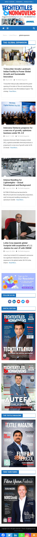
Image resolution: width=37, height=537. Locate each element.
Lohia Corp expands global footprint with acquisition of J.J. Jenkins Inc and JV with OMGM (17, 245)
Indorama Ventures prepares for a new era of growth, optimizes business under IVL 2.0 (18, 130)
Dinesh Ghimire (18, 531)
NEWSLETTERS (28, 1)
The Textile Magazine (21, 80)
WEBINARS (19, 1)
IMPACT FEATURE (9, 1)
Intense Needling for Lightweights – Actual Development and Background (17, 182)
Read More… (13, 91)
